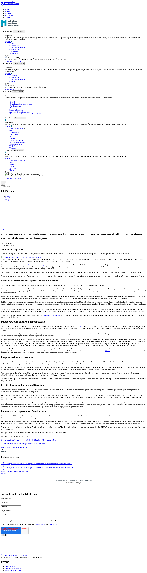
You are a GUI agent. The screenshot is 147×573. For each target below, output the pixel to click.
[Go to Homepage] (10, 25)
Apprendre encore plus (13, 61)
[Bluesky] (2, 452)
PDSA (107, 351)
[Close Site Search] (3, 184)
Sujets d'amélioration (16, 140)
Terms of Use (52, 524)
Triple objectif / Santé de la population (14, 447)
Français (8, 13)
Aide (8, 4)
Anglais (7, 11)
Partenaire (8, 91)
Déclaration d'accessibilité (14, 570)
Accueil (7, 196)
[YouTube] (73, 549)
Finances (12, 166)
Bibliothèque (13, 53)
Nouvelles (12, 170)
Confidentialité (10, 566)
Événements (13, 51)
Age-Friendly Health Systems (19, 112)
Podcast (12, 138)
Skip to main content (8, 2)
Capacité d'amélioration (17, 142)
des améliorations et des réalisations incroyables (31, 265)
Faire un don (14, 4)
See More (4, 473)
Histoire (12, 162)
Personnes (12, 164)
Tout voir (12, 116)
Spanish (8, 17)
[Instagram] (73, 551)
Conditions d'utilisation (13, 568)
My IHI (3, 4)
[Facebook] (3, 452)
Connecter (9, 63)
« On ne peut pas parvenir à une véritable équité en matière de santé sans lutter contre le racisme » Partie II (37, 468)
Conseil (12, 81)
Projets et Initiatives (16, 110)
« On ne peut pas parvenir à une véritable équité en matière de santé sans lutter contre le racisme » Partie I (36, 464)
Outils (11, 130)
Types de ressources (16, 128)
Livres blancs (14, 132)
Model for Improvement (52, 315)
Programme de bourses (17, 47)
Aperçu (8, 42)
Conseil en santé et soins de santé (20, 104)
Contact (10, 555)
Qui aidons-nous (15, 106)
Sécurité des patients (16, 144)
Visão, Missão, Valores (17, 160)
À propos (8, 150)
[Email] (7, 452)
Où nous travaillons (16, 108)
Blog (11, 136)
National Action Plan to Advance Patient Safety (25, 114)
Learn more (88, 480)
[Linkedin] (5, 452)
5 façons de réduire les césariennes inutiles (15, 471)
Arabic (7, 9)
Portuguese (9, 15)
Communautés (14, 49)
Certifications (14, 46)
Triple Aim (13, 146)
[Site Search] (3, 182)
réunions (81, 326)
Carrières (12, 168)
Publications (13, 134)
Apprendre (9, 31)
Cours (11, 44)
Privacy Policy (40, 524)
